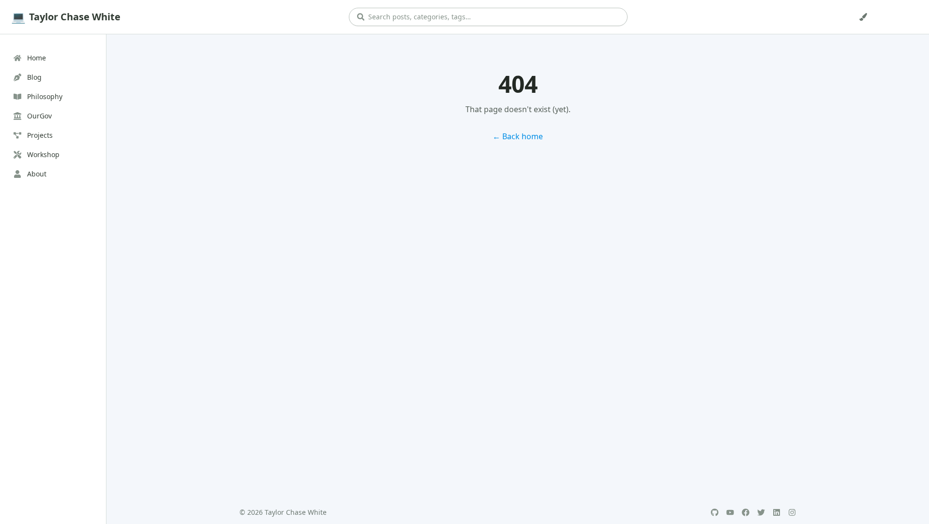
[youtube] (730, 512)
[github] (715, 512)
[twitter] (761, 512)
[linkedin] (776, 512)
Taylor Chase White (74, 16)
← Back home (518, 136)
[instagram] (792, 512)
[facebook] (745, 512)
